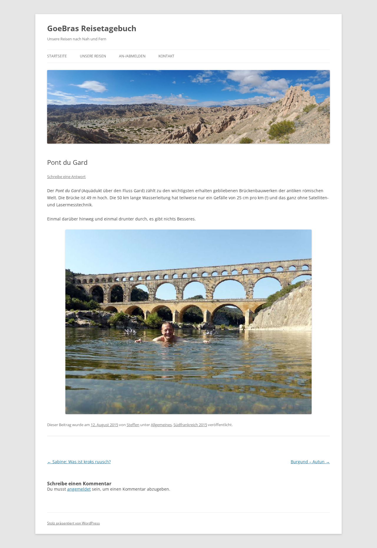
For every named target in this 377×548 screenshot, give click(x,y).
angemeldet (79, 489)
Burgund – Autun (310, 461)
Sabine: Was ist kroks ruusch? (79, 461)
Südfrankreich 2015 (190, 424)
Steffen (133, 424)
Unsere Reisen (93, 56)
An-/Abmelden (132, 56)
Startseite (57, 56)
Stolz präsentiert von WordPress (73, 523)
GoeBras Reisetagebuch (91, 28)
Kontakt (166, 56)
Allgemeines (161, 424)
